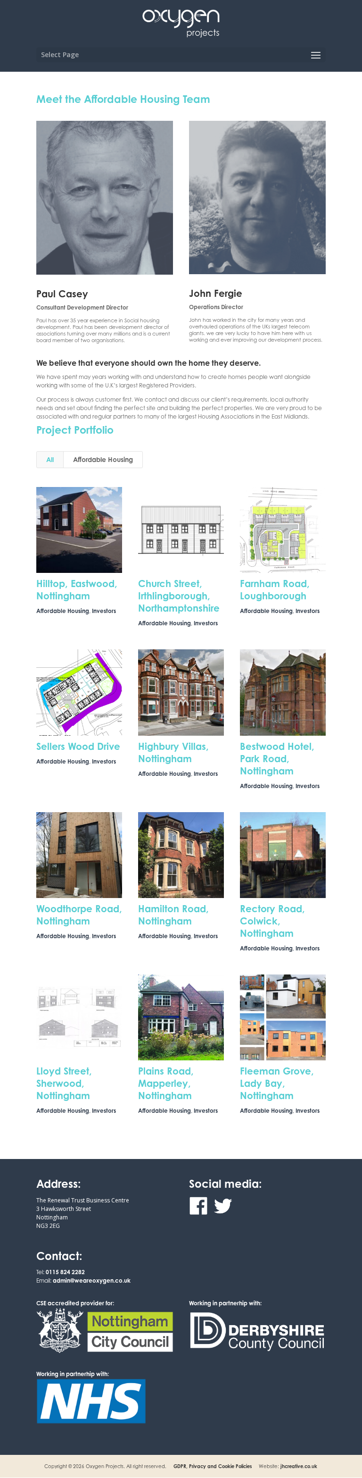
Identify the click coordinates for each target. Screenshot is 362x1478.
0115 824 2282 (65, 1272)
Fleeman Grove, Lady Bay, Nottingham (277, 1083)
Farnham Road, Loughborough (275, 590)
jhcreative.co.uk (298, 1466)
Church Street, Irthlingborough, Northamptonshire (179, 596)
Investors (104, 610)
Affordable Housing (103, 459)
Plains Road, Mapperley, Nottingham (166, 1083)
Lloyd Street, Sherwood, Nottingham (64, 1083)
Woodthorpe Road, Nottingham (79, 915)
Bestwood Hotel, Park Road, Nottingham (277, 758)
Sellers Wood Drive (78, 746)
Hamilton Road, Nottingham (173, 915)
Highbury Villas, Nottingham (173, 752)
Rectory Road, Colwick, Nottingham (272, 921)
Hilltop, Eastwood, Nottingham (76, 590)
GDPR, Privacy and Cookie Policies (212, 1466)
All (50, 459)
